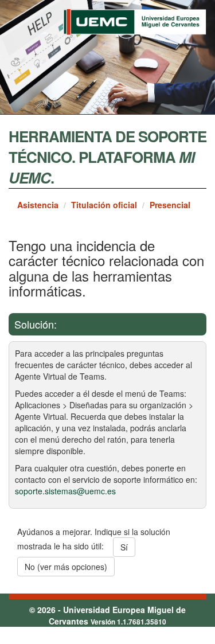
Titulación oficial (104, 204)
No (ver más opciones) (66, 566)
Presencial (170, 204)
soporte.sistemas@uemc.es (65, 491)
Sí (124, 547)
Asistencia (37, 204)
